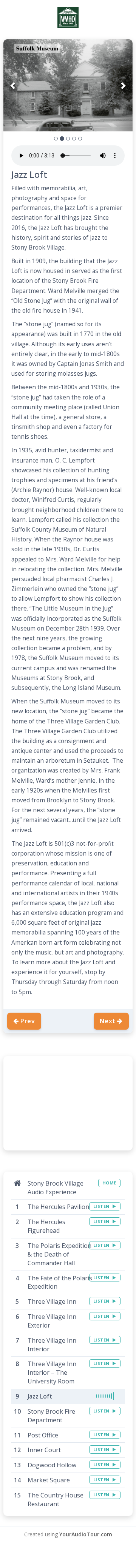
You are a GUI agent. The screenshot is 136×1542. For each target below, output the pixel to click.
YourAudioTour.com (85, 1534)
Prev (27, 1021)
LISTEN (102, 1206)
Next (108, 1021)
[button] (13, 85)
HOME (109, 1183)
